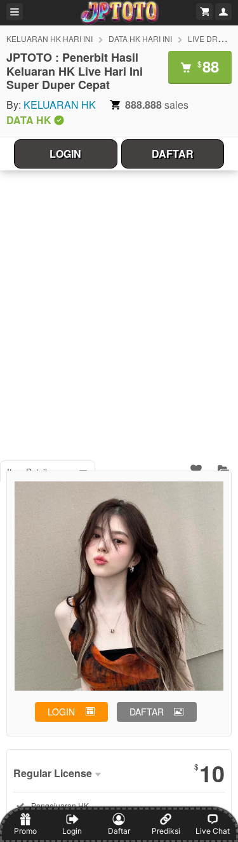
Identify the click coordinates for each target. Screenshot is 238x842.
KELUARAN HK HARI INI (49, 38)
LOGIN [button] (61, 711)
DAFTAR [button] (146, 711)
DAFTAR (173, 153)
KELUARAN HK (59, 104)
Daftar (119, 831)
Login (72, 831)
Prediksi (166, 831)
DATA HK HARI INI (140, 38)
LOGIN (65, 153)
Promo (25, 831)
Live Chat (212, 831)
